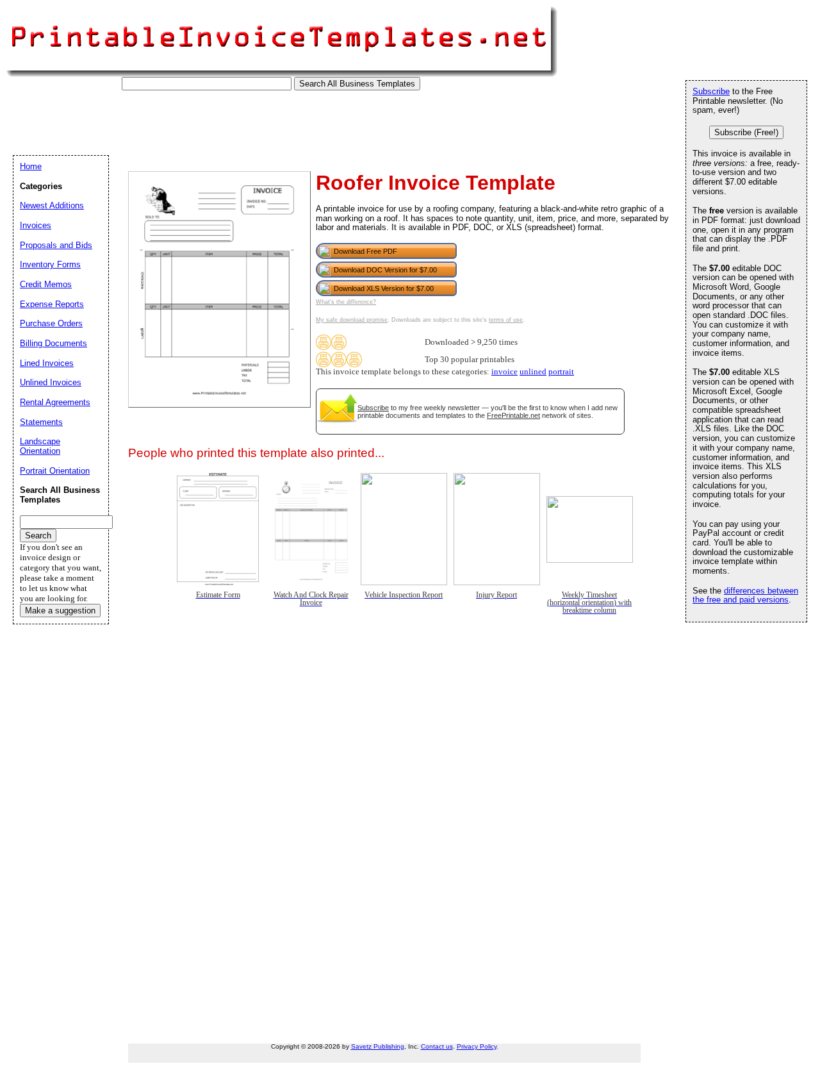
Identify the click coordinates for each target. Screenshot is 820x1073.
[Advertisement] (246, 119)
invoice (504, 371)
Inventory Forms (50, 264)
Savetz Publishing (377, 1046)
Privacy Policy (476, 1046)
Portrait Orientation (55, 471)
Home (31, 166)
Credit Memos (46, 284)
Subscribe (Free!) (746, 132)
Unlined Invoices (50, 382)
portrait (561, 371)
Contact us (437, 1046)
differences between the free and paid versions (745, 595)
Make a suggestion (60, 610)
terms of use (506, 320)
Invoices (35, 225)
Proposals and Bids (56, 245)
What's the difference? (346, 302)
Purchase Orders (51, 323)
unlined (533, 371)
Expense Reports (52, 304)
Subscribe (373, 408)
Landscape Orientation (40, 446)
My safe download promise (352, 320)
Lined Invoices (47, 363)
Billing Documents (53, 343)
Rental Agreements (55, 402)
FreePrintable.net (513, 415)
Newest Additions (52, 205)
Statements (41, 422)
